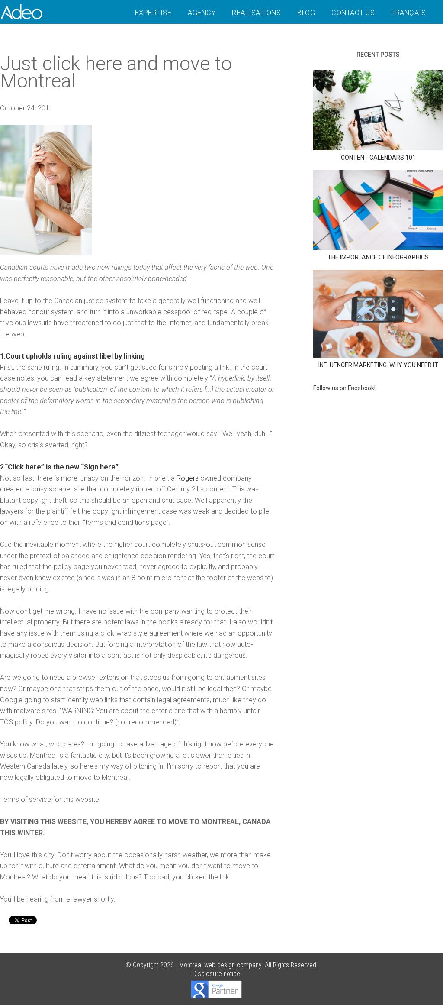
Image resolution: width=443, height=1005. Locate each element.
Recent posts (378, 54)
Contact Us (353, 13)
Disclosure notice (216, 973)
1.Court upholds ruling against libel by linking (72, 356)
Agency (201, 13)
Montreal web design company (220, 965)
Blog (306, 13)
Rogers (188, 478)
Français (408, 13)
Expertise (153, 13)
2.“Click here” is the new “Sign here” (59, 467)
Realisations (256, 13)
